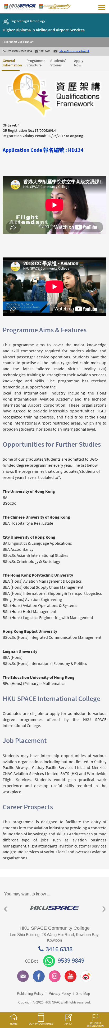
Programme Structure (34, 62)
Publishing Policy (30, 994)
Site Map (83, 994)
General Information (11, 62)
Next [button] (104, 909)
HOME (13, 1023)
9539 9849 (71, 960)
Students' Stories (58, 62)
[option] (54, 908)
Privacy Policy (60, 994)
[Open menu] (101, 6)
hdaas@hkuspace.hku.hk (74, 51)
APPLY (68, 1023)
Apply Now (78, 62)
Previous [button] (5, 909)
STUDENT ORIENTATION (95, 1024)
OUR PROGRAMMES (41, 1023)
